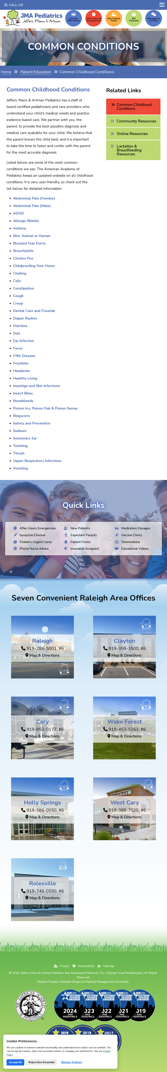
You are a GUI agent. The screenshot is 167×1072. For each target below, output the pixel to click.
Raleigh (42, 641)
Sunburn (19, 430)
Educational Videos (134, 548)
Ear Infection (23, 340)
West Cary (124, 803)
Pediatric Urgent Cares (35, 542)
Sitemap (108, 966)
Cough (18, 295)
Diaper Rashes (25, 318)
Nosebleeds (23, 400)
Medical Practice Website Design (59, 982)
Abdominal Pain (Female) (34, 198)
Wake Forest (124, 722)
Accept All (15, 1062)
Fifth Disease (24, 355)
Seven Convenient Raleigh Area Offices (83, 598)
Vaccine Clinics (131, 535)
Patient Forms (80, 542)
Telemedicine (130, 542)
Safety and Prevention (31, 423)
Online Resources (132, 133)
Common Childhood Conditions (134, 106)
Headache (21, 370)
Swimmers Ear (25, 438)
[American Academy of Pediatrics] (31, 1021)
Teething (20, 445)
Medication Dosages (135, 528)
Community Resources (136, 121)
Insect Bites (23, 393)
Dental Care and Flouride (34, 310)
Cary (42, 722)
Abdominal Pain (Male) (32, 205)
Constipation (23, 288)
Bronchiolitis (23, 250)
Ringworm (21, 415)
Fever (18, 348)
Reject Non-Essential (41, 1062)
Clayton (124, 641)
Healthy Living (25, 378)
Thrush (18, 453)
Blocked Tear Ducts (29, 243)
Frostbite (20, 363)
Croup (18, 303)
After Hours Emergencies (37, 528)
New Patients (80, 528)
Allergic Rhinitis (26, 220)
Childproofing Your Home (34, 265)
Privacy (64, 966)
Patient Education (35, 72)
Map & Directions (44, 655)
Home (6, 72)
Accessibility (85, 966)
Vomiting (20, 468)
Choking (19, 273)
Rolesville (42, 883)
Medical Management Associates (107, 982)
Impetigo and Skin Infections (36, 385)
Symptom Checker (32, 535)
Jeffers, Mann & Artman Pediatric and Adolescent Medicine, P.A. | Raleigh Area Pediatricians (81, 973)
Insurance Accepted (84, 548)
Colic (17, 280)
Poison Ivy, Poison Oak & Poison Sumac (45, 408)
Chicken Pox (23, 258)
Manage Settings (71, 1062)
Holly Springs (42, 803)
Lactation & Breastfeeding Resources (129, 150)
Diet (16, 333)
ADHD (18, 213)
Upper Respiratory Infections (37, 460)
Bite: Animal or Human (31, 235)
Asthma (19, 228)
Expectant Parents (83, 535)
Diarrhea (20, 325)
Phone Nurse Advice (34, 548)
